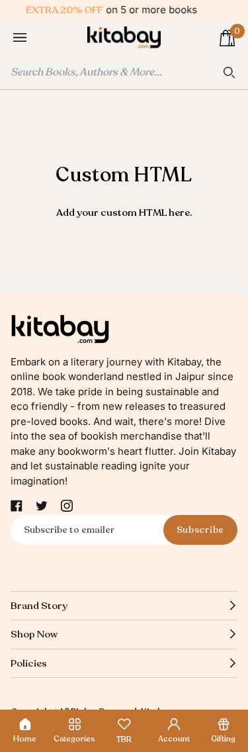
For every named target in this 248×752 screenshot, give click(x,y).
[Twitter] (42, 506)
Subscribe (200, 530)
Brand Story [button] (39, 605)
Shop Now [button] (34, 634)
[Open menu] (33, 38)
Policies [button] (29, 663)
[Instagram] (67, 506)
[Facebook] (16, 506)
